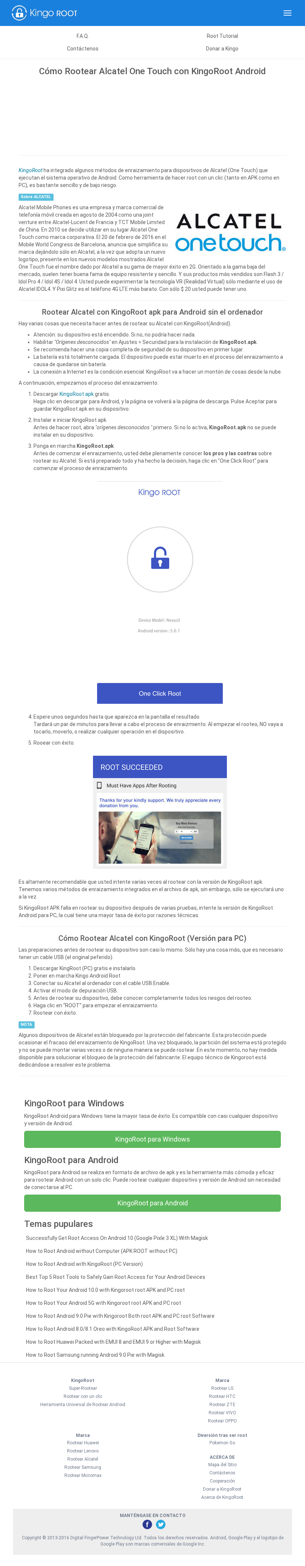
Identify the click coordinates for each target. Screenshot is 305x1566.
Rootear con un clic (83, 1396)
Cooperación (222, 1481)
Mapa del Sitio (222, 1464)
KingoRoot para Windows (152, 1139)
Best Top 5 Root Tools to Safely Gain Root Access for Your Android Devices (115, 1277)
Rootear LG (222, 1388)
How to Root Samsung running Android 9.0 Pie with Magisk (95, 1355)
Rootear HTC (222, 1396)
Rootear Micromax (83, 1475)
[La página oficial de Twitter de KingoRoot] (160, 1524)
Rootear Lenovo (83, 1451)
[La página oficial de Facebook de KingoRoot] (147, 1524)
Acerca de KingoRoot (222, 1497)
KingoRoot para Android (153, 1203)
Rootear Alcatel (82, 1459)
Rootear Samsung (82, 1467)
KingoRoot (30, 170)
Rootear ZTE (222, 1404)
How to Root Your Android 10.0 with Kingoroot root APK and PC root (105, 1290)
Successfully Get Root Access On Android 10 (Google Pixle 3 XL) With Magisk (117, 1238)
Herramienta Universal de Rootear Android (82, 1404)
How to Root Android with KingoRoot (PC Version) (84, 1264)
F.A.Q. (83, 36)
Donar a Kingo (222, 49)
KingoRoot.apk (77, 394)
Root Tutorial (222, 36)
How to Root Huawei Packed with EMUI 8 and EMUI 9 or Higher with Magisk (113, 1342)
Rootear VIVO (222, 1412)
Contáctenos (83, 49)
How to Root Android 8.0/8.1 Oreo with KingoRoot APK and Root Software (112, 1329)
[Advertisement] (152, 114)
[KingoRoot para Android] (44, 13)
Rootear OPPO (222, 1421)
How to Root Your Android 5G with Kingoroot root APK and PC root (103, 1303)
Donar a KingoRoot (222, 1489)
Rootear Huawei (83, 1442)
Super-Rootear (83, 1388)
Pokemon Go (222, 1442)
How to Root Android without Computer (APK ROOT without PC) (101, 1251)
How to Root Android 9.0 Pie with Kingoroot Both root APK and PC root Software (120, 1316)
